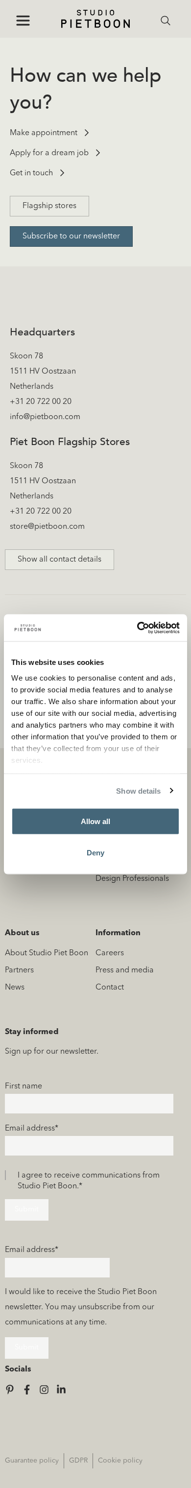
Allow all (95, 821)
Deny (95, 852)
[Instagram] (44, 1389)
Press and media (125, 970)
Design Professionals (132, 879)
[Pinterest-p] (10, 1389)
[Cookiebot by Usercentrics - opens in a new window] (137, 627)
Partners (19, 970)
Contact (110, 988)
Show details (138, 790)
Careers (110, 953)
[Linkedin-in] (61, 1389)
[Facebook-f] (27, 1389)
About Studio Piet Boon (46, 953)
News (14, 988)
